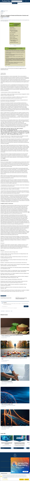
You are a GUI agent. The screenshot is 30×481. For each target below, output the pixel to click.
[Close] (29, 475)
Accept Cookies (21, 479)
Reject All (27, 479)
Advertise (15, 454)
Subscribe (25, 306)
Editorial (15, 456)
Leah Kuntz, (9, 405)
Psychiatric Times (3, 11)
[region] (15, 477)
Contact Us (15, 455)
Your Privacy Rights (5, 479)
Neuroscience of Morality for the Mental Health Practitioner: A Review (22, 298)
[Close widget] (28, 458)
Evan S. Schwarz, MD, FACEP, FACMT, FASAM (7, 382)
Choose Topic (14, 3)
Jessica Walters (13, 405)
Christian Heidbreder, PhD (5, 360)
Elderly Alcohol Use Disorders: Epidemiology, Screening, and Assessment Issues (6, 298)
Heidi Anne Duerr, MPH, (5, 405)
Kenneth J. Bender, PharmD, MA (6, 336)
